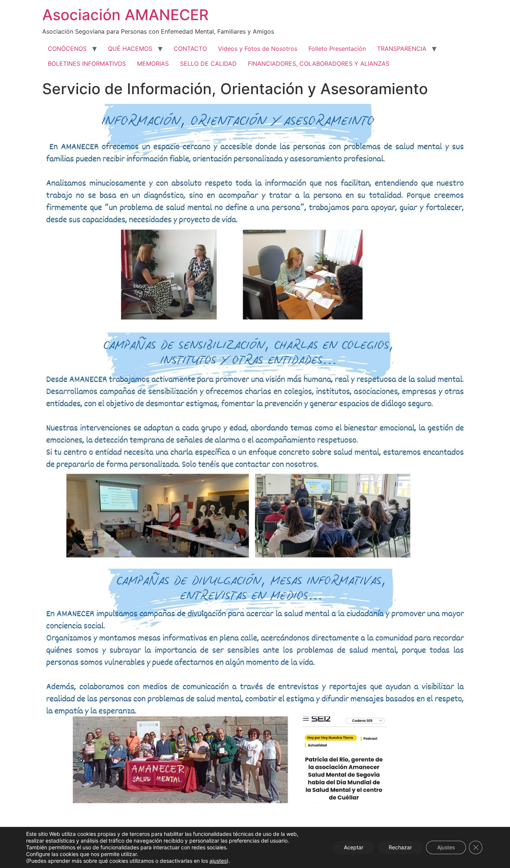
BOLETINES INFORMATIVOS (87, 63)
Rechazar (400, 847)
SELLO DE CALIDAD (208, 63)
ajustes (218, 861)
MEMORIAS (153, 63)
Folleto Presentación (337, 48)
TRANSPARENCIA (401, 48)
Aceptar (353, 847)
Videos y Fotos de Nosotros (257, 48)
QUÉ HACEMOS (130, 48)
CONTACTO (190, 48)
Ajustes (446, 847)
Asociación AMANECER (125, 15)
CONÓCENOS (67, 48)
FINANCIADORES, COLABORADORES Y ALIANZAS (318, 63)
